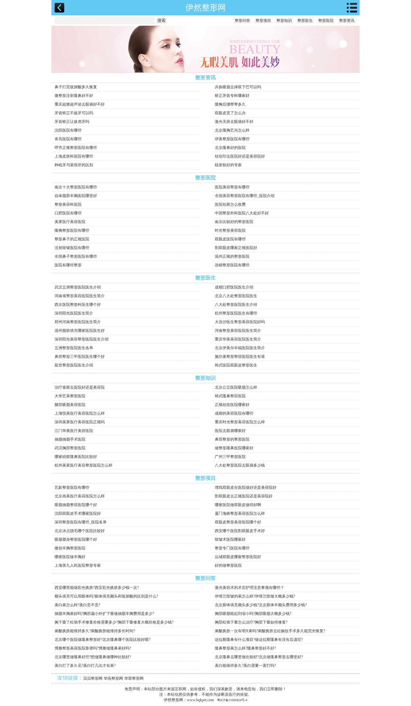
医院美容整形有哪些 (232, 187)
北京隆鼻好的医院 (230, 147)
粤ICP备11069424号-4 (232, 700)
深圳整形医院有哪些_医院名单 (81, 522)
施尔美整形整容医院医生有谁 (240, 356)
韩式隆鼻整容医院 (230, 396)
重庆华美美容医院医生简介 (238, 339)
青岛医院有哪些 (68, 139)
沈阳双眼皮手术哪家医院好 (78, 513)
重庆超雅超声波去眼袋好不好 (80, 104)
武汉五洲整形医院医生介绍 (78, 287)
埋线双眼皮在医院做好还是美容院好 (245, 487)
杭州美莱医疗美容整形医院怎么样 (83, 465)
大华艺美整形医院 (70, 396)
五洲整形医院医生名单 (74, 348)
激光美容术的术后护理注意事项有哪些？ (249, 587)
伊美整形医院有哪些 (232, 139)
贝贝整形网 (92, 678)
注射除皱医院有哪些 (72, 247)
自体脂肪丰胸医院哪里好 (76, 196)
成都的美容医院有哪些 (234, 413)
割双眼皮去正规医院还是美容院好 (244, 496)
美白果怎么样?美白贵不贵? (77, 605)
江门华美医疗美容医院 (74, 430)
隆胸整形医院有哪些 (72, 230)
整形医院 (326, 20)
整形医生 (305, 20)
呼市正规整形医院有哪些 (76, 147)
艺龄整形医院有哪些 (72, 487)
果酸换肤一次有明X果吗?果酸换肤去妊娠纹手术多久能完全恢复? (270, 631)
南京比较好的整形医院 (234, 222)
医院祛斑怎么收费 (230, 204)
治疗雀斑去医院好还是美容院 (80, 387)
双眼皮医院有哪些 (230, 239)
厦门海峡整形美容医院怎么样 (240, 513)
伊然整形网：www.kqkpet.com (189, 700)
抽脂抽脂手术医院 (70, 439)
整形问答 (242, 20)
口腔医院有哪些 (68, 213)
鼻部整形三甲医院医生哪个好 (80, 356)
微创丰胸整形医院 (70, 548)
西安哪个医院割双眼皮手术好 (240, 531)
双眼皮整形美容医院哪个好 (238, 522)
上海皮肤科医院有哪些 (74, 156)
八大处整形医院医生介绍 (236, 304)
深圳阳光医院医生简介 (74, 313)
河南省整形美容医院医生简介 (80, 296)
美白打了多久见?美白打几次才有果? (85, 665)
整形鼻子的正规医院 (72, 239)
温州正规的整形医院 (232, 256)
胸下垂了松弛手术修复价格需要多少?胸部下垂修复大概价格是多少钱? (114, 622)
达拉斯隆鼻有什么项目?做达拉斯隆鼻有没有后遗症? (259, 639)
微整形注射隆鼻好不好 (74, 95)
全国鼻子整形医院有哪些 (76, 256)
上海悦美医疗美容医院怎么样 (80, 413)
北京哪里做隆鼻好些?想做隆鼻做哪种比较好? (93, 657)
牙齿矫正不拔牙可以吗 (74, 113)
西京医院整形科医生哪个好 (78, 304)
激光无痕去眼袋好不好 (234, 121)
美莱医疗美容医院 (70, 222)
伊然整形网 (206, 7)
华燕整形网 (113, 678)
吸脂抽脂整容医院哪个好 (76, 505)
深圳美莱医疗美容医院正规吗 (80, 422)
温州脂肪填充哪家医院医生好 (80, 330)
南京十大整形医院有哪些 (76, 187)
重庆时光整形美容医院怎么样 (240, 422)
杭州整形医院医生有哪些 (236, 313)
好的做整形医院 (228, 565)
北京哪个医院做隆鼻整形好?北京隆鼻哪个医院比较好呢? (102, 639)
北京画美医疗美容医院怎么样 (80, 496)
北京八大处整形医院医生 (236, 296)
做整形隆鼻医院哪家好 (234, 448)
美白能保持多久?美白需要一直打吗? (245, 665)
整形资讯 (346, 20)
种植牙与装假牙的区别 (74, 165)
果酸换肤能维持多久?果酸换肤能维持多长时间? (95, 631)
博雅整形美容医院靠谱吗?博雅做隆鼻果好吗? (93, 648)
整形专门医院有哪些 (232, 548)
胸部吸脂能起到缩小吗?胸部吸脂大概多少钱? (253, 613)
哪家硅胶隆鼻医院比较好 (76, 456)
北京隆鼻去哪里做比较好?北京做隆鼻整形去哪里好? (259, 657)
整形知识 (284, 20)
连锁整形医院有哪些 (232, 265)
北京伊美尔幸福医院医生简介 (240, 348)
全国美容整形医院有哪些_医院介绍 (245, 196)
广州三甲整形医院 (230, 456)
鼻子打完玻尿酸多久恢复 (76, 87)
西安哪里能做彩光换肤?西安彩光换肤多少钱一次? (97, 587)
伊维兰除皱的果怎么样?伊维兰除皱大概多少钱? (255, 596)
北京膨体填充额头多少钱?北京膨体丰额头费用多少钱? (261, 605)
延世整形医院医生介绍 (74, 365)
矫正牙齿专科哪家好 (232, 95)
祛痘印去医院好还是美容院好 (240, 156)
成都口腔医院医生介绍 (234, 287)
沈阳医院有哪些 (68, 130)
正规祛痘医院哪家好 (232, 404)
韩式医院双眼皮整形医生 (236, 365)
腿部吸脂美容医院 (70, 404)
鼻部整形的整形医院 (232, 439)
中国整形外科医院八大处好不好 (242, 213)
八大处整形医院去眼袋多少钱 (240, 465)
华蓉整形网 (134, 678)
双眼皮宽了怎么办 (230, 113)
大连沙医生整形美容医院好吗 (240, 322)
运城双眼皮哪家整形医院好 (238, 557)
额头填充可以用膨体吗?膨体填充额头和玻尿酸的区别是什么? (106, 596)
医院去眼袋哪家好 (230, 430)
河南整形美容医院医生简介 (238, 330)
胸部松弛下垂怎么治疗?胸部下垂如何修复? (251, 622)
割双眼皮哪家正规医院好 (236, 247)
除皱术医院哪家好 (230, 539)
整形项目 (263, 20)
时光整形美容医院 (230, 230)
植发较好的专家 (228, 165)
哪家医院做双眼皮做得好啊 (238, 505)
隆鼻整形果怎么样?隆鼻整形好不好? (245, 648)
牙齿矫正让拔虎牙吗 (72, 121)
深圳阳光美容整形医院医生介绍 (82, 339)
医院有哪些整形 (68, 265)
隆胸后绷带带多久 (230, 104)
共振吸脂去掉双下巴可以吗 (238, 87)
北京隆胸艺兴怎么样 (232, 130)
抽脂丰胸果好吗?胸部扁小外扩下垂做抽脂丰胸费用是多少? (104, 613)
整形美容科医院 (68, 204)
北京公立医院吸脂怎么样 (236, 387)
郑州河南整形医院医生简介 (78, 322)
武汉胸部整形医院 (70, 448)
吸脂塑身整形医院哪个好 (76, 539)
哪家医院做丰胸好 (70, 557)
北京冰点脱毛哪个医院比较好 (80, 531)
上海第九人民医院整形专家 (78, 565)
